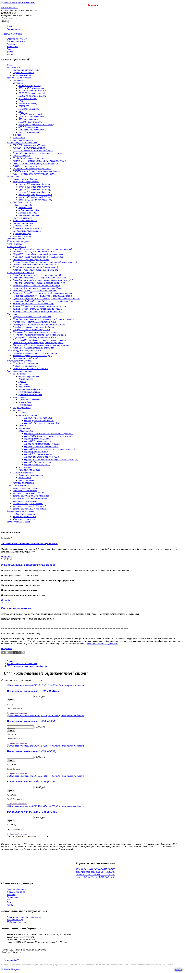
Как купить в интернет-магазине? (24, 917)
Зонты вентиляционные (25, 220)
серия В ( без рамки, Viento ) (37, 438)
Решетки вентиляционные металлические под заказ (28, 565)
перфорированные (21, 407)
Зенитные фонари (16, 238)
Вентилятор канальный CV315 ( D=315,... (33, 690)
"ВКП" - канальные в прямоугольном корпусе (34, 174)
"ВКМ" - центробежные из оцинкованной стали (36, 171)
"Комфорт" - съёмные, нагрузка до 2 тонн (33, 327)
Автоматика (13, 67)
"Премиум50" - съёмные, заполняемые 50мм (34, 337)
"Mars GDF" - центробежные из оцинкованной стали (39, 161)
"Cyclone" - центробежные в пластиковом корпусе (37, 153)
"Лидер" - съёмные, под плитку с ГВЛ (31, 329)
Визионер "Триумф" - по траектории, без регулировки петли (42, 293)
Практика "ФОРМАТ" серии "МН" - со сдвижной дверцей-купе (44, 301)
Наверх (178, 969)
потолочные (19, 137)
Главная (11, 661)
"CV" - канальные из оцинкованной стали (33, 150)
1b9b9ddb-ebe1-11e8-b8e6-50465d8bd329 (95, 869)
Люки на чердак (14, 244)
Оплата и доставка (17, 39)
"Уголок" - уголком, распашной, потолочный (34, 264)
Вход (9, 26)
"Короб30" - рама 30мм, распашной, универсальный (38, 254)
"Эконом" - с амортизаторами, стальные (33, 348)
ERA (20, 101)
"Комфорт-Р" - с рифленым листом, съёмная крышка (39, 324)
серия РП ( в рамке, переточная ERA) (42, 423)
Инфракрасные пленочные (26, 514)
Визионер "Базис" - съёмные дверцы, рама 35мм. (36, 285)
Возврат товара (15, 919)
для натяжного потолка (30, 475)
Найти (5, 21)
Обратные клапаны (22, 225)
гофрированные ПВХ (28, 210)
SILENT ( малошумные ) (30, 122)
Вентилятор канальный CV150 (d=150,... (32, 811)
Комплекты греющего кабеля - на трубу (32, 355)
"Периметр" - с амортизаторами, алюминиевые (37, 332)
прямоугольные (25, 431)
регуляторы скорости (23, 72)
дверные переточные (28, 376)
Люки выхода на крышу (18, 241)
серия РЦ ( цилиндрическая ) (38, 462)
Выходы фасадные (22, 202)
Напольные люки (15, 314)
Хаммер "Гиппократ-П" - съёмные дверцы (33, 303)
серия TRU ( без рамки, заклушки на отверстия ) (48, 436)
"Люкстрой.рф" (11, 960)
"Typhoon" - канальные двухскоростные (32, 168)
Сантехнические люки (18, 485)
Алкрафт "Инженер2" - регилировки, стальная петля (39, 277)
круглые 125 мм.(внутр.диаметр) (34, 187)
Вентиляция (13, 176)
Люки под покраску (16, 246)
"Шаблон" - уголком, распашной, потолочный (35, 267)
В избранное (12, 713)
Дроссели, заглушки (22, 218)
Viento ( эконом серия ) (29, 132)
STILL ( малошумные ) (29, 127)
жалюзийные (24, 402)
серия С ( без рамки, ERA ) (37, 464)
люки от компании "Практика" (102, 643)
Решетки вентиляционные (20, 371)
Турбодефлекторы (22, 233)
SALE (9, 64)
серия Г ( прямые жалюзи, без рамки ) (42, 444)
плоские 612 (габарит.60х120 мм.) (35, 197)
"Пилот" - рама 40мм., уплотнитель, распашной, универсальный (45, 262)
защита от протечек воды (26, 70)
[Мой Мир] (11, 652)
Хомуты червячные (22, 236)
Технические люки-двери (18, 521)
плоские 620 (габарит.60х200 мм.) (35, 199)
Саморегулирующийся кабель (27, 358)
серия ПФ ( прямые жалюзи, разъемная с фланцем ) (49, 449)
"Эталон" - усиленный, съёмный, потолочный (35, 270)
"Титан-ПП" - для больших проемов (30, 368)
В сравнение (22, 713)
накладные (18, 83)
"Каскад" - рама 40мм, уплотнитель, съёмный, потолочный (42, 249)
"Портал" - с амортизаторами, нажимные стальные (39, 335)
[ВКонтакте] (3, 652)
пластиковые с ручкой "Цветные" (29, 506)
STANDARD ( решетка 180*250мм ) (36, 124)
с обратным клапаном (29, 470)
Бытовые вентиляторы (19, 77)
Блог (9, 49)
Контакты (12, 46)
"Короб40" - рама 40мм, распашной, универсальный (38, 257)
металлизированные (28, 212)
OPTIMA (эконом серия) (30, 114)
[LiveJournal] (19, 652)
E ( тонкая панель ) (27, 98)
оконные (17, 135)
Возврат (11, 44)
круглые (22, 381)
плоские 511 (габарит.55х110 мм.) (35, 194)
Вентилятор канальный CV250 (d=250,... (32, 721)
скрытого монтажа (23, 140)
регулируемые (25, 405)
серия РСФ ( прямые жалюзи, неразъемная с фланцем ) (51, 459)
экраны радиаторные (23, 483)
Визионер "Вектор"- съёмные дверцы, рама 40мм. (37, 288)
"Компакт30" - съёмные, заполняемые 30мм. (34, 322)
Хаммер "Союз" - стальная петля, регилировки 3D (37, 309)
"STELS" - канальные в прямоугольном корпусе (35, 163)
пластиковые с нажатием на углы (30, 498)
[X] (15, 652)
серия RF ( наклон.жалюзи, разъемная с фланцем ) (48, 433)
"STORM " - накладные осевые (27, 166)
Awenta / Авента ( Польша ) (32, 90)
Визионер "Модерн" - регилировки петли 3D (34, 290)
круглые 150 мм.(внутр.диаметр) (34, 189)
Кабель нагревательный (24, 516)
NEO (20, 111)
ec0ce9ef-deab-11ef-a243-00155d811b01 (95, 877)
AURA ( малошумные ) (29, 85)
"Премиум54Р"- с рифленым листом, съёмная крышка (39, 340)
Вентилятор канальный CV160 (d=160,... (32, 781)
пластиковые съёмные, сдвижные (29, 508)
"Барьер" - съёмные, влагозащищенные (32, 316)
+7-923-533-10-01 (9, 7)
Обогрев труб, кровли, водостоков (24, 350)
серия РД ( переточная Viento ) (39, 420)
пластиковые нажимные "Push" (28, 493)
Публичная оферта (16, 922)
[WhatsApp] (23, 652)
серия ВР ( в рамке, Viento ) (37, 441)
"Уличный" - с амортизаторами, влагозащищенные (38, 342)
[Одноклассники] (7, 652)
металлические (20, 397)
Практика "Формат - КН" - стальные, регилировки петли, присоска (46, 298)
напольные (23, 384)
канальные (18, 80)
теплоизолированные (28, 215)
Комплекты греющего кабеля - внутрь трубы (35, 353)
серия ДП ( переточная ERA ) (38, 418)
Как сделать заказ (16, 41)
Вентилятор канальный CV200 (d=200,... (32, 751)
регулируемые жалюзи (29, 392)
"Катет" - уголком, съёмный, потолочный (33, 251)
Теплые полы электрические (20, 511)
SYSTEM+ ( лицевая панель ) (32, 129)
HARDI (22, 412)
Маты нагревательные (24, 519)
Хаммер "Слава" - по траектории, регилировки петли (39, 306)
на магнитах (24, 477)
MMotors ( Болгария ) (28, 109)
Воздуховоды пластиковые (26, 181)
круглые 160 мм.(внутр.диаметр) (34, 192)
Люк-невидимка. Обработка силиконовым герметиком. (29, 543)
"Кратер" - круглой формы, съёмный (31, 259)
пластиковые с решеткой (25, 501)
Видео (10, 51)
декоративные (25, 379)
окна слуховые (25, 386)
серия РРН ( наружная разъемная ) (41, 457)
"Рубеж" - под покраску (24, 366)
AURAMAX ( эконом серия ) (31, 88)
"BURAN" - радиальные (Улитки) (29, 148)
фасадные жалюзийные (30, 394)
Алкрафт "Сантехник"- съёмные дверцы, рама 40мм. (39, 283)
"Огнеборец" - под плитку (25, 363)
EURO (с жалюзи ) (27, 103)
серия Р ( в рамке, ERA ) (36, 451)
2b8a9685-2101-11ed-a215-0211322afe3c (95, 874)
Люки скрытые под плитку (20, 272)
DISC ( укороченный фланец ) (32, 96)
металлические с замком (25, 490)
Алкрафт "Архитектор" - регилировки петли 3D (37, 275)
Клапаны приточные (23, 223)
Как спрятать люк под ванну (16, 608)
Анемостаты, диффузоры (25, 179)
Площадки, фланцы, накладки (27, 228)
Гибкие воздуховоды (22, 205)
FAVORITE (23, 106)
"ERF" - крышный (21, 155)
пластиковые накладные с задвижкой (31, 496)
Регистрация (13, 29)
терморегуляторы (22, 75)
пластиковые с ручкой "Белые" (28, 503)
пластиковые (19, 410)
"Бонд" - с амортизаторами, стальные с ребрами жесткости (43, 319)
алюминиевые (25, 207)
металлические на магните (26, 488)
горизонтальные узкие (29, 399)
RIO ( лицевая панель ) (29, 119)
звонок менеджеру (13, 34)
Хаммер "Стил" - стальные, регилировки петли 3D (38, 311)
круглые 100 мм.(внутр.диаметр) (34, 184)
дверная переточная (28, 415)
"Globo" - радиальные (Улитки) (28, 158)
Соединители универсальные (27, 231)
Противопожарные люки (19, 360)
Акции (10, 54)
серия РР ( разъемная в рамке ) (39, 454)
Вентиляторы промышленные (22, 142)
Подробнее (6, 556)
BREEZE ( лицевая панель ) (31, 93)
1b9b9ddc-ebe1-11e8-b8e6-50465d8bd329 (95, 872)
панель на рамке (26, 480)
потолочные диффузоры (30, 389)
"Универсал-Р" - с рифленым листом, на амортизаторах (41, 345)
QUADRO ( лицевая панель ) (32, 116)
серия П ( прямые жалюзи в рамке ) (41, 446)
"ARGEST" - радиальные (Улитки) (29, 145)
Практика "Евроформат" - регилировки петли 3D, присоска (42, 296)
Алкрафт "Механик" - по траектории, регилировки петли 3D (43, 280)
